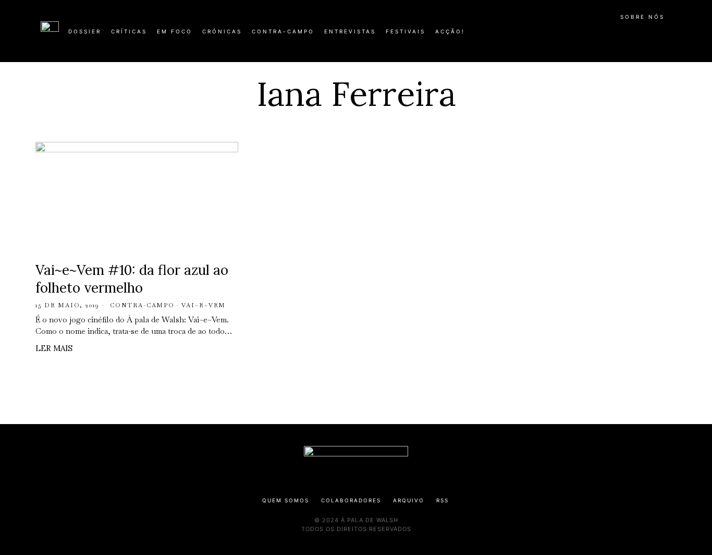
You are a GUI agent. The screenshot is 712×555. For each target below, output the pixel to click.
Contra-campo (142, 305)
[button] (666, 37)
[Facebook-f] (571, 35)
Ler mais (53, 348)
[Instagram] (604, 35)
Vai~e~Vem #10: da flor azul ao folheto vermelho (131, 278)
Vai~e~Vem (203, 305)
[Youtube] (637, 35)
